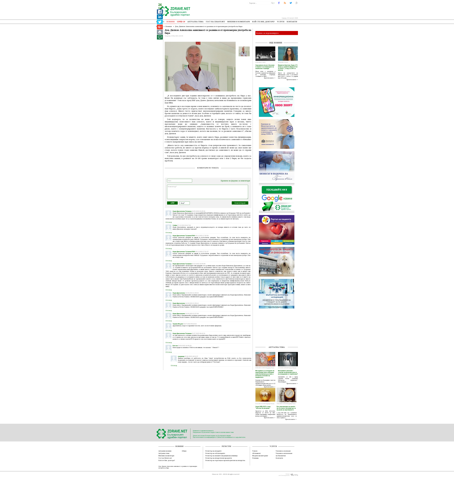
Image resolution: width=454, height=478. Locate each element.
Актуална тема (195, 21)
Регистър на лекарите (213, 451)
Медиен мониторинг (260, 456)
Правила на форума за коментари (235, 181)
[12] (160, 39)
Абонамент (256, 453)
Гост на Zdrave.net (165, 458)
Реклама (255, 458)
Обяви (184, 451)
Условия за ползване (283, 451)
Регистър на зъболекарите (215, 453)
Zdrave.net (215, 474)
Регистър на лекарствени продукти (218, 458)
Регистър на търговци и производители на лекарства (225, 460)
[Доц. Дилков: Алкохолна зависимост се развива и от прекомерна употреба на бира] (173, 11)
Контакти (292, 21)
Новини (170, 21)
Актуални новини (164, 451)
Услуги (280, 21)
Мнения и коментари (238, 21)
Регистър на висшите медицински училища (221, 456)
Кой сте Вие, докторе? (263, 21)
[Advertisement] (255, 10)
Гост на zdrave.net (215, 21)
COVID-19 (181, 21)
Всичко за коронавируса (267, 33)
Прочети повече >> (269, 78)
